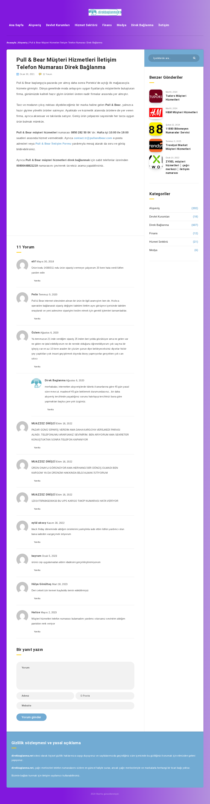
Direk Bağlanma (142, 25)
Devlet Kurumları (58, 25)
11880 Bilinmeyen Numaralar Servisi (177, 130)
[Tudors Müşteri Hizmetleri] (155, 96)
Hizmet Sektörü (86, 25)
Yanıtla (37, 281)
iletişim (46, 775)
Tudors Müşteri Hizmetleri (176, 97)
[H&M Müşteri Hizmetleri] (155, 112)
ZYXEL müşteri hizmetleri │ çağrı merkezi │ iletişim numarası (177, 167)
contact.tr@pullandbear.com (93, 138)
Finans (107, 25)
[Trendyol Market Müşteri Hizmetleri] (155, 145)
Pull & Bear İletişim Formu (53, 143)
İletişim (163, 25)
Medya (121, 25)
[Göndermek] (194, 57)
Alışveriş (35, 25)
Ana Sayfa (16, 25)
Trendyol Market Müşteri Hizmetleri (178, 147)
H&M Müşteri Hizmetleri (182, 112)
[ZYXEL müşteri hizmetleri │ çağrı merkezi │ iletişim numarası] (155, 161)
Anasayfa (11, 42)
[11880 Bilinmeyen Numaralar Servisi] (155, 129)
